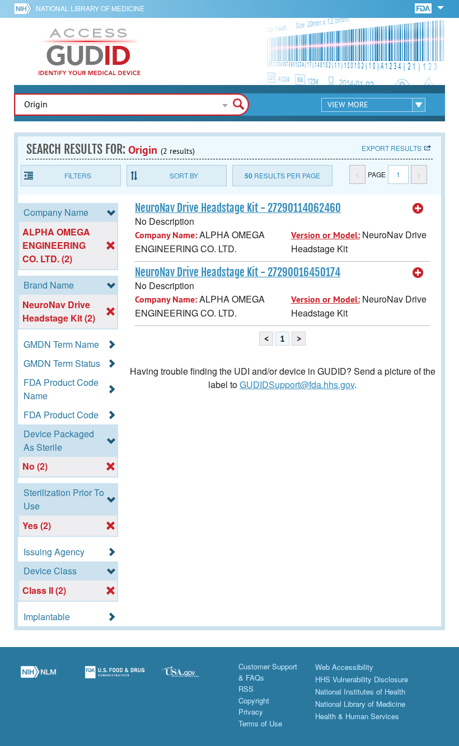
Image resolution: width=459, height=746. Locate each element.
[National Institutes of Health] (25, 8)
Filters (77, 175)
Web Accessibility (344, 667)
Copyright (253, 700)
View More (347, 105)
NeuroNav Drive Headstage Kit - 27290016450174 (237, 272)
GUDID (90, 51)
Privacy (250, 711)
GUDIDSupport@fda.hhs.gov (297, 384)
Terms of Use (260, 723)
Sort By (184, 175)
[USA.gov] (191, 678)
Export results (391, 148)
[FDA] (424, 7)
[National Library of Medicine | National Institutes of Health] (38, 678)
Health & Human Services (357, 716)
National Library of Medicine (90, 8)
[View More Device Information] (418, 208)
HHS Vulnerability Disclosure (361, 679)
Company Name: (166, 235)
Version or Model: (325, 235)
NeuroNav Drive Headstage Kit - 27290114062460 (238, 208)
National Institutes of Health (360, 691)
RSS (246, 688)
